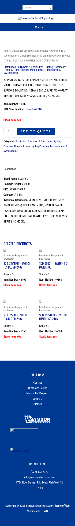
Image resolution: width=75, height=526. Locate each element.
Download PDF (34, 109)
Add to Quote (35, 131)
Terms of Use (62, 505)
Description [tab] (9, 169)
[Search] (50, 7)
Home (6, 50)
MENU (39, 26)
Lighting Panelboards (30, 55)
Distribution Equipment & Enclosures (30, 50)
